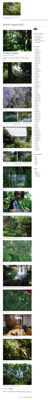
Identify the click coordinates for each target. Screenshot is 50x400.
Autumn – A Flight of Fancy (39, 40)
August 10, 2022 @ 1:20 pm (8, 55)
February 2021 (37, 69)
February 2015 (37, 130)
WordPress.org (37, 175)
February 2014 (37, 148)
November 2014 (38, 135)
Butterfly (24, 391)
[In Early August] (17, 51)
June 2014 (36, 143)
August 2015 (37, 121)
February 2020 (37, 76)
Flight (43, 19)
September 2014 (38, 138)
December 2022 (38, 53)
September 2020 (38, 71)
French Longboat (38, 35)
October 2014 (37, 137)
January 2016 (37, 113)
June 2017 (36, 88)
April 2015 (36, 127)
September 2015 (38, 119)
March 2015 (37, 129)
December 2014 (38, 133)
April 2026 (36, 48)
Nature (26, 19)
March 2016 (37, 109)
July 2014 (36, 141)
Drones (40, 19)
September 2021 (38, 63)
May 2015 (36, 125)
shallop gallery (37, 39)
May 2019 (36, 79)
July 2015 (36, 122)
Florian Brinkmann (29, 397)
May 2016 (36, 106)
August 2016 (37, 101)
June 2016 (36, 105)
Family (30, 19)
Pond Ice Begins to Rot (39, 37)
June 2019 (36, 77)
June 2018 (36, 84)
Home (21, 19)
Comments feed (38, 174)
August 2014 (37, 140)
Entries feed (37, 172)
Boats (24, 19)
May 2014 (36, 145)
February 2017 (37, 93)
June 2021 (36, 64)
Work (33, 19)
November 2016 (38, 96)
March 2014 (37, 146)
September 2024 (38, 52)
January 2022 (37, 58)
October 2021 (37, 61)
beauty (20, 391)
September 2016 (38, 100)
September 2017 (38, 85)
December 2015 (38, 114)
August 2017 (37, 87)
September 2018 (38, 82)
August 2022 (37, 55)
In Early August (10, 52)
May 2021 (36, 66)
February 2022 (37, 56)
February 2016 (37, 111)
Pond (30, 391)
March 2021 (37, 68)
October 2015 (37, 117)
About (46, 19)
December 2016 (38, 95)
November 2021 (38, 60)
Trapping (36, 19)
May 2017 (36, 90)
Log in (36, 170)
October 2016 (37, 98)
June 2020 (36, 74)
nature (27, 391)
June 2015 (36, 124)
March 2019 (37, 80)
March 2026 (37, 50)
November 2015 (38, 116)
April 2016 (36, 108)
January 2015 (37, 132)
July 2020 (36, 72)
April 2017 (36, 92)
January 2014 (37, 149)
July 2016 (36, 103)
